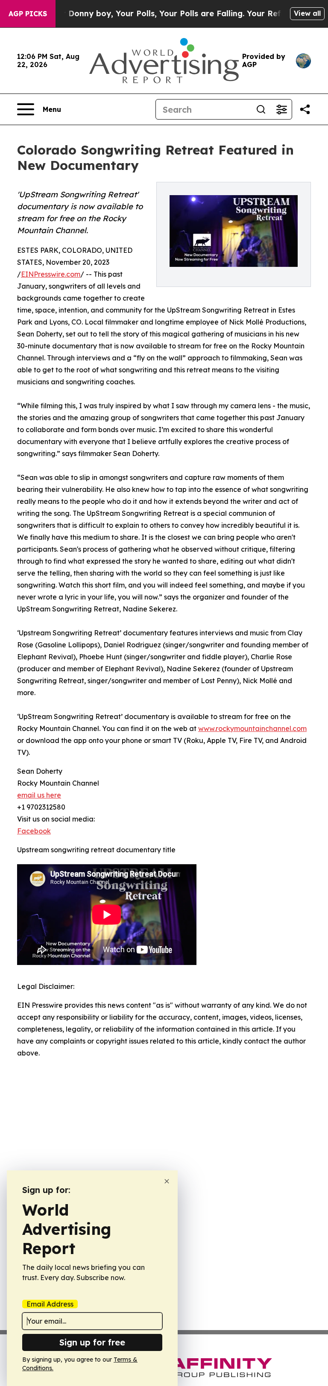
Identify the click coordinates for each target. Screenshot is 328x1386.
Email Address (49, 1304)
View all (307, 13)
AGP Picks (28, 13)
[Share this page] (305, 109)
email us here (39, 795)
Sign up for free (92, 1342)
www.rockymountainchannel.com (252, 728)
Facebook (34, 831)
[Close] (167, 1181)
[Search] (261, 109)
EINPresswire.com (50, 274)
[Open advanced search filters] (281, 109)
